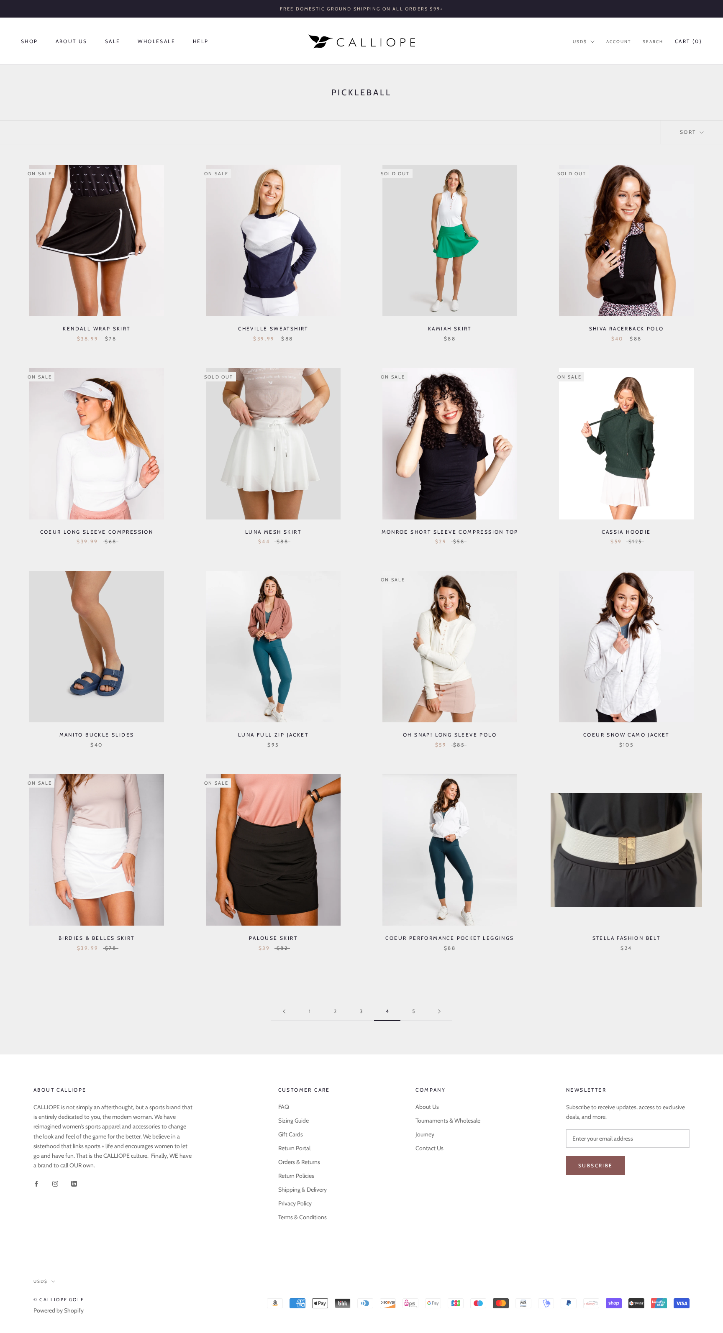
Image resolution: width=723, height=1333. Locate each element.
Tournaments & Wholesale (447, 1120)
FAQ (283, 1106)
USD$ (580, 41)
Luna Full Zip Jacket (273, 735)
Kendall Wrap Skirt (96, 328)
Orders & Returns (299, 1162)
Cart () (688, 41)
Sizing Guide (293, 1120)
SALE (112, 41)
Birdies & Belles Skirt (97, 938)
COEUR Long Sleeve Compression (97, 532)
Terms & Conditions (302, 1217)
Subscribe (595, 1165)
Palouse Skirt (273, 938)
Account (618, 41)
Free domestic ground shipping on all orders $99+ (362, 9)
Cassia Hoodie (626, 532)
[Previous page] (284, 1011)
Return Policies (296, 1175)
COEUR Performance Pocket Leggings (449, 938)
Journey (424, 1134)
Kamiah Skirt (450, 328)
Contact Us (429, 1148)
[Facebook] (36, 1183)
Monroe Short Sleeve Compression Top (450, 532)
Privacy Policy (295, 1203)
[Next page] (439, 1011)
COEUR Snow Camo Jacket (626, 735)
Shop (29, 41)
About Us (71, 41)
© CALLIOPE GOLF (58, 1299)
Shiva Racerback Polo (626, 328)
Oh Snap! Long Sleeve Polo (450, 735)
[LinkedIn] (74, 1183)
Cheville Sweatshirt (273, 328)
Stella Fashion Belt (626, 938)
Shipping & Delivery (302, 1189)
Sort (689, 132)
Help (201, 41)
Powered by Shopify (58, 1310)
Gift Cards (290, 1134)
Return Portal (294, 1148)
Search (653, 41)
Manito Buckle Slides (96, 735)
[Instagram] (55, 1183)
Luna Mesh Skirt (273, 532)
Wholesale (156, 41)
